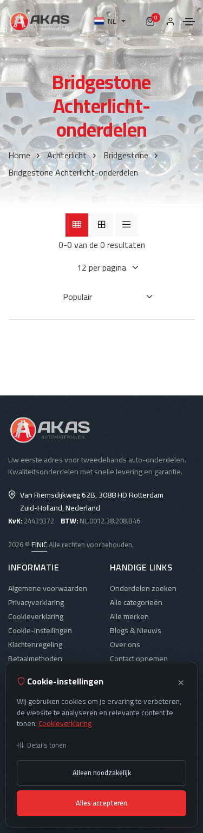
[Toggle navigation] (189, 21)
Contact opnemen (139, 658)
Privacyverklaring (36, 602)
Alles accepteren (101, 803)
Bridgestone (125, 155)
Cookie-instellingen (40, 630)
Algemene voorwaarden (47, 588)
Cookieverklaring (35, 616)
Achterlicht (67, 155)
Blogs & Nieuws (135, 630)
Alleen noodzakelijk (102, 773)
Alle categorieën (136, 602)
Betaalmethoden (35, 658)
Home (19, 155)
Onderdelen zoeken (143, 588)
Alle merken (129, 616)
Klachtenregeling (35, 644)
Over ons (125, 644)
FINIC (39, 544)
